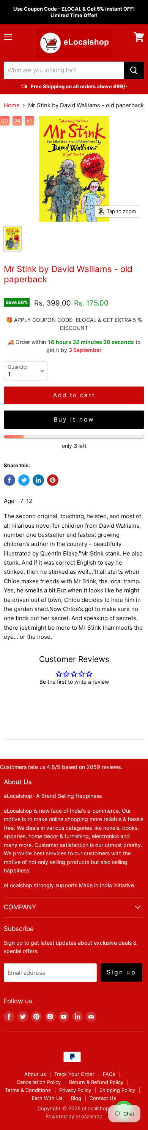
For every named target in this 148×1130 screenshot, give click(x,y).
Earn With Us (47, 1098)
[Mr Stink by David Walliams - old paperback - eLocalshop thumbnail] (12, 238)
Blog (76, 1098)
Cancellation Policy (39, 1082)
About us (35, 1074)
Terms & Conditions (28, 1090)
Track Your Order (74, 1074)
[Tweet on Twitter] (24, 480)
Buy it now (74, 419)
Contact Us (103, 1098)
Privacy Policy (75, 1090)
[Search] (134, 70)
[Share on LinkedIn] (38, 480)
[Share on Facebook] (9, 480)
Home (12, 105)
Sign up (121, 972)
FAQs (109, 1074)
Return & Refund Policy (96, 1082)
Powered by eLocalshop (74, 1116)
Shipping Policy (117, 1090)
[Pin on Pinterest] (52, 480)
